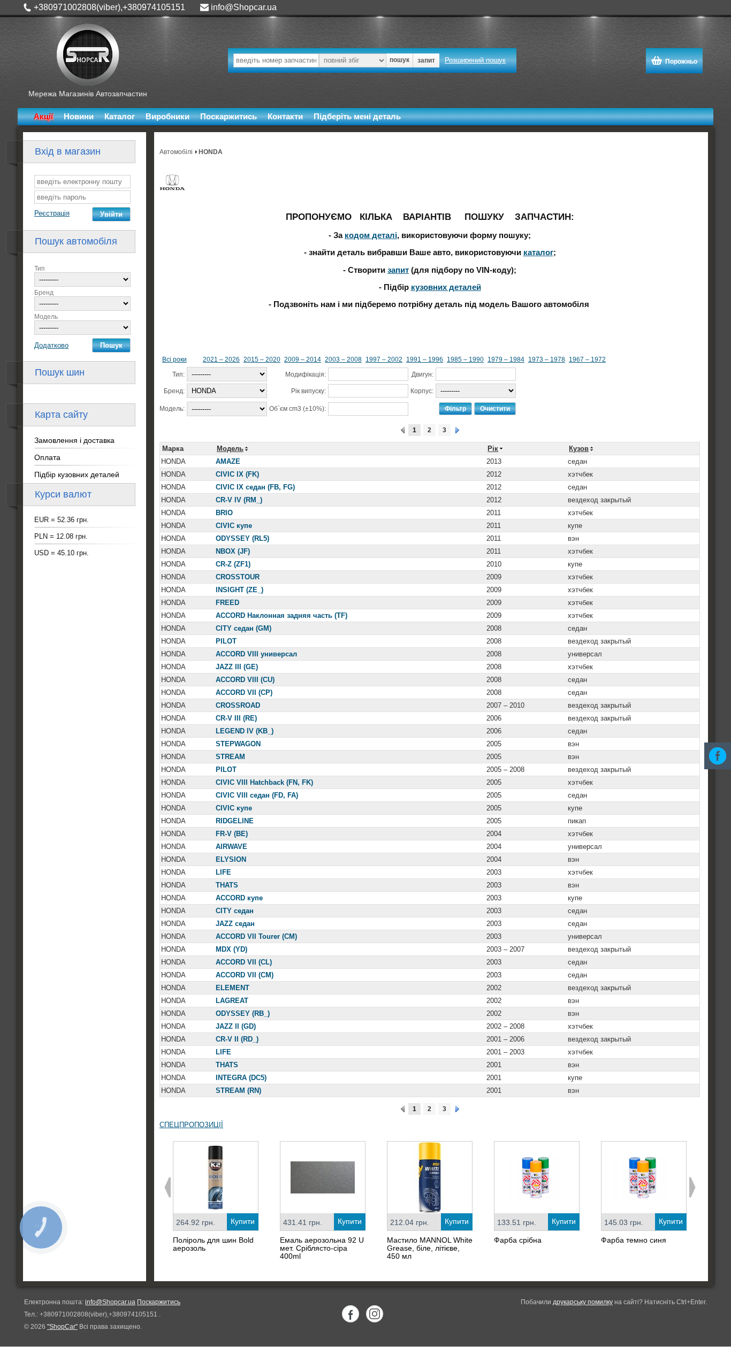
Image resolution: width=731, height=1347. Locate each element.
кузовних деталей (446, 287)
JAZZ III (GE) (237, 667)
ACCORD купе (239, 898)
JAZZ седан (235, 924)
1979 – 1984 (506, 359)
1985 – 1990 (465, 359)
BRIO (224, 513)
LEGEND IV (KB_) (244, 731)
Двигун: (422, 374)
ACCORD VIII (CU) (245, 680)
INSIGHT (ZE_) (239, 590)
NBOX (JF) (233, 551)
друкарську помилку (583, 1302)
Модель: (172, 408)
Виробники (167, 116)
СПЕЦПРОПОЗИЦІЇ (191, 1125)
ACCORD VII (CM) (244, 975)
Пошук (111, 345)
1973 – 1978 (546, 359)
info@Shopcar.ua (244, 7)
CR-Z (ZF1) (233, 564)
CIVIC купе (234, 526)
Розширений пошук (475, 60)
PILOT (226, 641)
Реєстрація (52, 213)
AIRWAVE (231, 847)
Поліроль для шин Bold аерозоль (213, 1244)
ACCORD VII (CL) (244, 962)
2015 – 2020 (261, 359)
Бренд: (174, 391)
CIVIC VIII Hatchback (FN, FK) (264, 782)
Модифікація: (305, 374)
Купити (243, 1221)
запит (426, 60)
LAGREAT (232, 1001)
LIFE (223, 872)
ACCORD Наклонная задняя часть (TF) (281, 615)
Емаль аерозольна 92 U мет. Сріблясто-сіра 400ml (322, 1248)
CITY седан (235, 911)
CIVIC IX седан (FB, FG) (255, 487)
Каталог (119, 116)
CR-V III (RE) (236, 718)
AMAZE (228, 461)
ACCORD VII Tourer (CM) (256, 936)
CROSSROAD (238, 705)
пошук (399, 60)
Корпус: (421, 391)
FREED (227, 603)
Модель (46, 316)
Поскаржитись (228, 116)
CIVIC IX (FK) (237, 474)
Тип (39, 268)
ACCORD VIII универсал (256, 654)
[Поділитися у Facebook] (717, 756)
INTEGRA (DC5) (241, 1078)
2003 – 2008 (343, 359)
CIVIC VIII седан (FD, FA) (257, 795)
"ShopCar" (62, 1326)
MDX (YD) (231, 949)
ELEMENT (232, 988)
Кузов (579, 449)
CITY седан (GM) (243, 628)
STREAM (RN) (238, 1090)
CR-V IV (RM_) (239, 500)
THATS (227, 885)
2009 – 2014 (302, 359)
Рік (493, 449)
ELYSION (231, 859)
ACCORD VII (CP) (244, 692)
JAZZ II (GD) (236, 1026)
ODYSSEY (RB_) (243, 1013)
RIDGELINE (235, 821)
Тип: (178, 374)
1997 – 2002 (384, 359)
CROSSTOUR (238, 577)
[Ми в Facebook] (350, 1313)
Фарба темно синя (633, 1240)
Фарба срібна (518, 1240)
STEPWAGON (238, 744)
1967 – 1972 (587, 359)
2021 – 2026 (221, 359)
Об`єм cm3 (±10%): (297, 408)
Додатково (51, 345)
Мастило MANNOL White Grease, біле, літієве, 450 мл (430, 1248)
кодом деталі (371, 235)
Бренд (44, 292)
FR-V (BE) (232, 834)
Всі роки (174, 359)
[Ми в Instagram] (374, 1313)
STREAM (230, 757)
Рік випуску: (308, 391)
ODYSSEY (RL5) (242, 538)
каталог (538, 252)
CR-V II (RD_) (237, 1039)
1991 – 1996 (424, 359)
